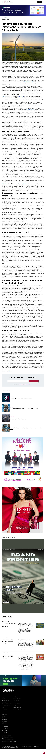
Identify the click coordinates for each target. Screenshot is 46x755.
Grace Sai (4, 96)
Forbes (9, 370)
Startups (3, 707)
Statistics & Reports (17, 707)
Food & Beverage (17, 700)
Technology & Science (18, 709)
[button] (39, 2)
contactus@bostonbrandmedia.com (8, 739)
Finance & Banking (5, 700)
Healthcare (4, 702)
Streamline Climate (22, 183)
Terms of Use (4, 721)
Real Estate (16, 705)
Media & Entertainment (6, 705)
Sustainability (4, 709)
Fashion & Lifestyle (17, 698)
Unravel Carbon (20, 96)
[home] (7, 2)
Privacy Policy (4, 719)
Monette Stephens (30, 109)
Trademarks (4, 723)
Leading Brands (16, 703)
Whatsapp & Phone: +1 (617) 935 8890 (9, 741)
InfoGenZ (15, 702)
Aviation (15, 696)
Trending (3, 710)
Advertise (3, 717)
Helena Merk (4, 183)
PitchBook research (28, 81)
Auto (2, 696)
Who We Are (4, 714)
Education (3, 698)
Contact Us (4, 716)
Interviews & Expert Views (6, 703)
